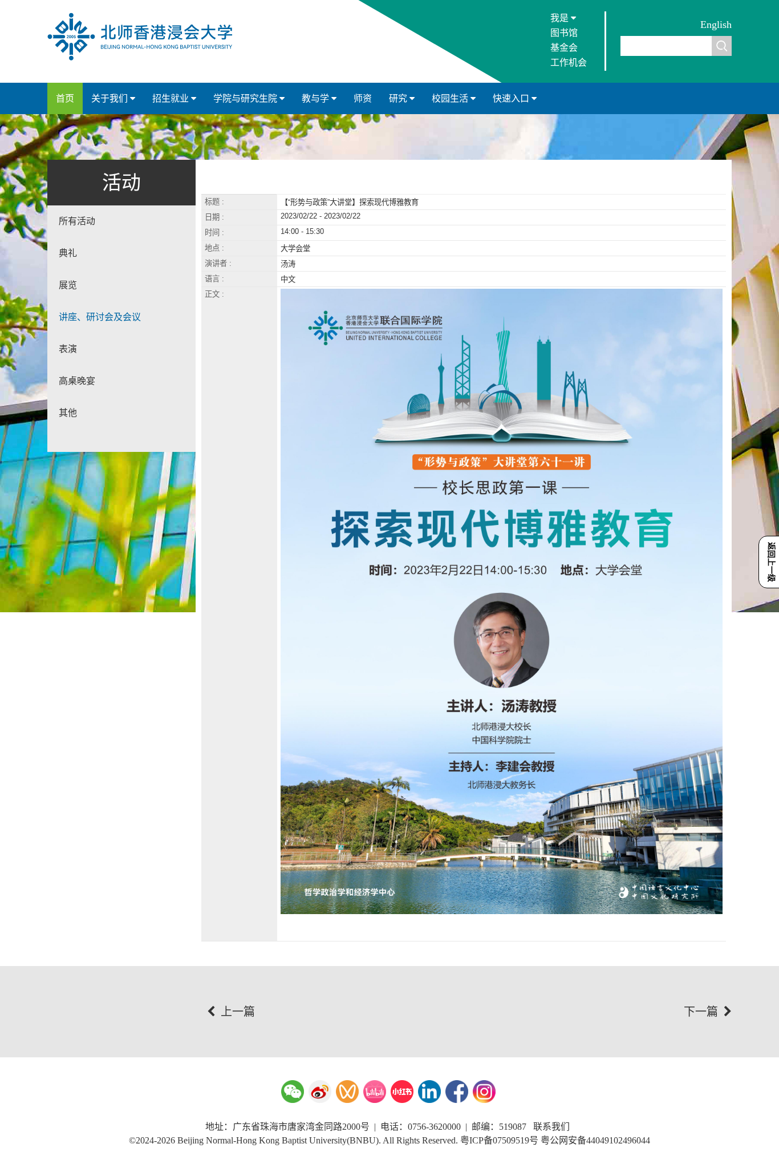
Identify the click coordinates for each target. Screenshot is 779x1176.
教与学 (316, 98)
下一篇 (701, 1011)
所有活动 (77, 221)
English (716, 24)
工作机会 (568, 62)
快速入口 (512, 98)
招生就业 (171, 98)
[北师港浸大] (145, 59)
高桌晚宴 (77, 381)
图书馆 (564, 33)
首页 (65, 98)
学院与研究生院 (246, 98)
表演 (68, 349)
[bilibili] (374, 1091)
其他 (68, 413)
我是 (560, 18)
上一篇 (238, 1011)
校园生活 (451, 98)
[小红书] (402, 1091)
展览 (68, 285)
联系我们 (551, 1126)
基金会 (564, 47)
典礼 (68, 253)
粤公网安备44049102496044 (595, 1140)
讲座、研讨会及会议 (100, 317)
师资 (363, 98)
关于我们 (110, 98)
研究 (399, 98)
